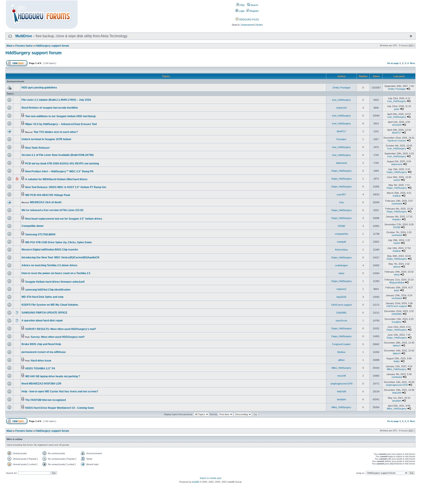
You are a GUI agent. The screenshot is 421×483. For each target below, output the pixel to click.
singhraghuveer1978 (341, 383)
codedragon (341, 265)
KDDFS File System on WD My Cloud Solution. (49, 304)
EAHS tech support (341, 304)
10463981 (341, 312)
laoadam (341, 399)
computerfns (341, 234)
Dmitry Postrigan (341, 87)
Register (254, 11)
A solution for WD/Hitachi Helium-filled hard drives (56, 179)
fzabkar (397, 195)
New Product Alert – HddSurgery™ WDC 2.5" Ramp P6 (59, 171)
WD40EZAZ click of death (45, 202)
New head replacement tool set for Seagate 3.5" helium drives (63, 218)
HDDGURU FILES (248, 19)
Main (9, 45)
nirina (341, 273)
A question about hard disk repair (42, 320)
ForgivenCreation (341, 344)
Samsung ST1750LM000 (40, 234)
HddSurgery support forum (52, 45)
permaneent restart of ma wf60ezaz (43, 352)
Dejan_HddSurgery (341, 170)
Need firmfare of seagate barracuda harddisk (49, 107)
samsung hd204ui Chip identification (47, 289)
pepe (396, 109)
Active (259, 24)
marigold (341, 241)
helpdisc (396, 219)
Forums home (24, 45)
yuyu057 (341, 194)
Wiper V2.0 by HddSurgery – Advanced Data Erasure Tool (61, 124)
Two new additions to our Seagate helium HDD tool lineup (60, 116)
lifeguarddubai (396, 282)
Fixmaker (341, 139)
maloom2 (341, 289)
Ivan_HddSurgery (341, 100)
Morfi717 (341, 131)
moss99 (341, 375)
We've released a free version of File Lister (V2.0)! (52, 210)
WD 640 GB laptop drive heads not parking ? (52, 376)
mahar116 (341, 107)
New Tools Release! (37, 147)
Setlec (396, 361)
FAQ (241, 5)
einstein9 (396, 124)
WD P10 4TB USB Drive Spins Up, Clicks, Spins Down (58, 242)
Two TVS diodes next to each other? (56, 132)
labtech (397, 345)
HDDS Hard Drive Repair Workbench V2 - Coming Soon (59, 407)
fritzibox (341, 352)
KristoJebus (341, 249)
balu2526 (341, 297)
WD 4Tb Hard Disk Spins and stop (42, 296)
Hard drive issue (41, 360)
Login (241, 11)
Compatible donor (32, 225)
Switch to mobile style (210, 478)
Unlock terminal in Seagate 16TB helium (46, 139)
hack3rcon (341, 320)
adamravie (341, 163)
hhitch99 (341, 391)
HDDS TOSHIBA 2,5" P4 (40, 368)
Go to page (393, 63)
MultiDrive (23, 36)
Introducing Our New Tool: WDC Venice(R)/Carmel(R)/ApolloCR (60, 257)
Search (254, 5)
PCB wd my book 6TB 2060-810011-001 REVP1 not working (62, 163)
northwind (397, 203)
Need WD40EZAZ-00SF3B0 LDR (41, 383)
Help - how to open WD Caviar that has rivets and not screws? (59, 391)
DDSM (341, 226)
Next (412, 63)
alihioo (341, 360)
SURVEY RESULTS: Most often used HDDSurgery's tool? (60, 329)
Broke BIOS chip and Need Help (41, 344)
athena (396, 266)
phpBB (195, 482)
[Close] (411, 36)
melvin (396, 180)
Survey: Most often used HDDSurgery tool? (58, 336)
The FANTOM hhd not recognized (45, 400)
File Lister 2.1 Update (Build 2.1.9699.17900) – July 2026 (56, 99)
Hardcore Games (396, 140)
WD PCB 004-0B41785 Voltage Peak (47, 195)
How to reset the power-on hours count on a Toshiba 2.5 (55, 273)
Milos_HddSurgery (341, 368)
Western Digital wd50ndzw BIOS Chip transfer (49, 249)
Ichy (341, 202)
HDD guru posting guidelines (39, 87)
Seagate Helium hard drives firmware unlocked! (55, 281)
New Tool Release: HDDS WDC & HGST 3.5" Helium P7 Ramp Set (65, 187)
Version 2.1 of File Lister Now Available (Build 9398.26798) (57, 155)
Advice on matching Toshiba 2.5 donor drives (49, 265)
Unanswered (247, 24)
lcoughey (396, 322)
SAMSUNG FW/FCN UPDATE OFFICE (44, 312)
